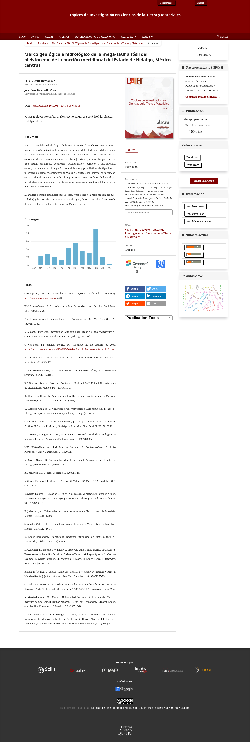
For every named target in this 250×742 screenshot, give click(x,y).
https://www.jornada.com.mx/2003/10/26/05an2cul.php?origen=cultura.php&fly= (69, 349)
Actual (49, 36)
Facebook (192, 157)
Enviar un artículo (204, 180)
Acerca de (127, 36)
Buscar (224, 36)
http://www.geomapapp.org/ (40, 298)
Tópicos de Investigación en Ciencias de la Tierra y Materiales (125, 14)
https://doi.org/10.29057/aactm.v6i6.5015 (55, 105)
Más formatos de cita (138, 212)
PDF (132, 149)
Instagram (192, 165)
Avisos (35, 36)
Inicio (22, 36)
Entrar (200, 2)
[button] (135, 289)
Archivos (64, 36)
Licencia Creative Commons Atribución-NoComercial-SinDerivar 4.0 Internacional (139, 707)
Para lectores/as (195, 206)
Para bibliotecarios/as (198, 221)
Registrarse (166, 2)
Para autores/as (195, 213)
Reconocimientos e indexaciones (95, 36)
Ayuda (146, 36)
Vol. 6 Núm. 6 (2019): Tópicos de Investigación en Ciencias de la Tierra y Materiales (98, 43)
